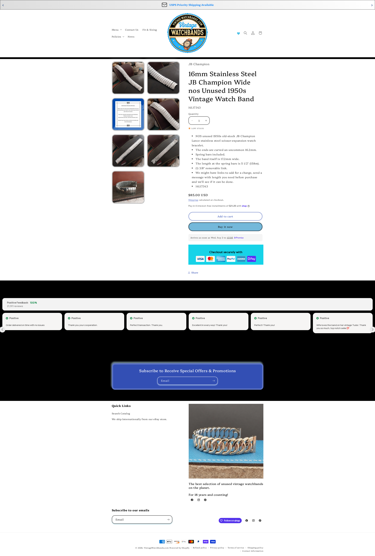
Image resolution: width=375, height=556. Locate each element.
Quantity (193, 113)
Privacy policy (217, 547)
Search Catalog (121, 413)
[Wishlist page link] (238, 33)
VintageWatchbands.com (156, 547)
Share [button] (194, 272)
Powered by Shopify (179, 547)
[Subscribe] (213, 381)
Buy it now (225, 226)
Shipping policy (255, 547)
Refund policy (200, 547)
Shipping (193, 199)
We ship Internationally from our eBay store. (139, 419)
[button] (116, 29)
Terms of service (236, 547)
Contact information (252, 551)
